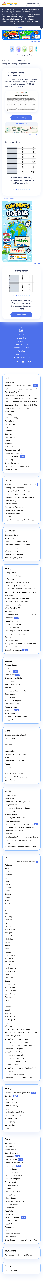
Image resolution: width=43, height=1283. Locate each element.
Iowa (7, 910)
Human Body (10, 681)
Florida (7, 891)
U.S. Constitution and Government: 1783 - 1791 (22, 589)
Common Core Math (12, 450)
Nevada (8, 952)
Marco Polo (9, 1214)
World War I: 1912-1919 (13, 608)
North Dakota (10, 971)
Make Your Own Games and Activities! (21, 824)
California (8, 878)
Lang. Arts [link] (25, 55)
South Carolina (10, 991)
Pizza (7, 757)
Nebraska (8, 949)
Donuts (7, 741)
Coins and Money (11, 418)
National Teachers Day (13, 1115)
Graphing (8, 440)
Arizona (7, 871)
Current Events (10, 738)
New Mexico (9, 962)
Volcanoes (11, 710)
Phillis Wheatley (11, 1237)
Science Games (11, 665)
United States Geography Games (17, 808)
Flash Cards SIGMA (12, 392)
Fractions (8, 431)
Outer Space (10, 694)
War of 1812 (9, 595)
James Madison (10, 1208)
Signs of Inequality (12, 463)
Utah (6, 1003)
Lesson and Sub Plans (13, 647)
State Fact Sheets (11, 1071)
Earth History (12, 675)
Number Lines (10, 447)
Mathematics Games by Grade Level (21, 385)
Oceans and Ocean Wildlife (15, 691)
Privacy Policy (21, 354)
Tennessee (9, 997)
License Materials (21, 344)
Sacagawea (9, 1227)
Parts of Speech (11, 504)
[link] (12, 49)
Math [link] (18, 55)
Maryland (8, 926)
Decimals (8, 434)
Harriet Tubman (10, 1230)
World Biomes (10, 713)
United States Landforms (14, 1058)
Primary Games (10, 795)
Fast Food (8, 744)
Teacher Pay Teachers (22, 348)
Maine (7, 923)
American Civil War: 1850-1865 (16, 602)
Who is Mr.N (21, 338)
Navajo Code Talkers (15, 1217)
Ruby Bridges (12, 1166)
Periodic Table (10, 697)
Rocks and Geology (12, 704)
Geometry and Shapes (13, 453)
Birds (7, 668)
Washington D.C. (11, 1016)
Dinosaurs (11, 671)
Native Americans (11, 621)
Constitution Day (11, 1102)
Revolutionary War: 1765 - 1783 (16, 585)
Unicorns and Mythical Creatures (17, 777)
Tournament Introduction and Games (18, 1255)
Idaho (7, 900)
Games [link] (12, 55)
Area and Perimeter (15, 456)
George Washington (12, 1233)
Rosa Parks (9, 1211)
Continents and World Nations (16, 541)
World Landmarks (11, 551)
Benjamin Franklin (11, 1185)
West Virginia (10, 1020)
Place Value (9, 411)
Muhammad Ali (10, 1150)
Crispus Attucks (13, 1159)
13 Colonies (9, 579)
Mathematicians (11, 469)
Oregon (8, 981)
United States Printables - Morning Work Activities (23, 1068)
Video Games (10, 780)
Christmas (9, 834)
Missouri (8, 942)
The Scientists (10, 720)
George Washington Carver (15, 1162)
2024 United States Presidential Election (23, 862)
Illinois (7, 904)
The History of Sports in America (17, 631)
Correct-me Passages (16, 650)
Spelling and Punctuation (14, 507)
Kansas (7, 913)
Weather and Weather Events (16, 716)
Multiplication (10, 424)
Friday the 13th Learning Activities (20, 1093)
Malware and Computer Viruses (16, 754)
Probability (9, 460)
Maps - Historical (11, 640)
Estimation (9, 443)
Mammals (8, 688)
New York (8, 965)
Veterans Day (10, 1125)
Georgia (8, 894)
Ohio (7, 974)
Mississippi (9, 939)
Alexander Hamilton (12, 1191)
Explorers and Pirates (13, 576)
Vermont (8, 1007)
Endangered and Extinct (14, 678)
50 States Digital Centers (14, 1074)
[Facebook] (12, 362)
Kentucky (8, 916)
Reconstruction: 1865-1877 (15, 605)
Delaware (8, 887)
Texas (7, 1000)
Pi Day (7, 1128)
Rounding (8, 414)
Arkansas (8, 875)
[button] (16, 189)
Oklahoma (9, 978)
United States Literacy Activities (17, 1042)
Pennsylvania (10, 984)
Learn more (21, 315)
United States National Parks (15, 1061)
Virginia (8, 1010)
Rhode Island (10, 987)
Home (4, 60)
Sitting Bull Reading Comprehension (16, 64)
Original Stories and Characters (16, 510)
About (21, 335)
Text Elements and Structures (16, 513)
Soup (7, 770)
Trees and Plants (11, 707)
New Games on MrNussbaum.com (18, 840)
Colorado (8, 881)
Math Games (9, 382)
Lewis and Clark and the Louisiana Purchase (21, 592)
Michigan (8, 933)
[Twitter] (17, 362)
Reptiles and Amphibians (14, 700)
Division (8, 427)
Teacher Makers (11, 1270)
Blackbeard (12, 1156)
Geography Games (12, 535)
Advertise (21, 351)
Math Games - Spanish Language (17, 408)
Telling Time (9, 421)
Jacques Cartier (11, 1169)
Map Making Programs (13, 557)
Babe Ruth (9, 1224)
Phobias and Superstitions (15, 761)
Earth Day (11, 1096)
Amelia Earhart (10, 1182)
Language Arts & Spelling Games (17, 491)
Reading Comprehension (14, 488)
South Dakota (10, 994)
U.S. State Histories (12, 627)
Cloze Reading (10, 500)
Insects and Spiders (12, 684)
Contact (21, 341)
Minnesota (9, 936)
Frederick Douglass (12, 1179)
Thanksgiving (10, 1122)
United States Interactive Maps (16, 1039)
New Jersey (9, 958)
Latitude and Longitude (14, 554)
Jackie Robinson (11, 1220)
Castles (8, 637)
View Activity (21, 117)
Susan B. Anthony (11, 1153)
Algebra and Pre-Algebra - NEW (17, 466)
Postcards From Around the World (17, 545)
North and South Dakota (19, 60)
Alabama (8, 865)
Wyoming (8, 1026)
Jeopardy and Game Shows (15, 818)
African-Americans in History (15, 624)
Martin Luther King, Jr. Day (14, 1112)
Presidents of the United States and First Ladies (22, 614)
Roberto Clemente (12, 1172)
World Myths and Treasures (15, 634)
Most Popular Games (13, 821)
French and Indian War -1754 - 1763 (18, 582)
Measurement (10, 437)
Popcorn (8, 764)
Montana (8, 945)
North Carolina (10, 968)
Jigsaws (8, 843)
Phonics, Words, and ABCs (15, 494)
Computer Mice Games (14, 830)
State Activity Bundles (13, 1036)
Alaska (7, 868)
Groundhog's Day (11, 1106)
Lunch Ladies (10, 751)
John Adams (9, 1146)
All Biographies (10, 611)
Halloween (9, 1109)
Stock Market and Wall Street (16, 773)
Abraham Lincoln (11, 1204)
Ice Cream (9, 748)
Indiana (7, 907)
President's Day (11, 1118)
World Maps (9, 538)
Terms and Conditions (21, 357)
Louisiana (8, 920)
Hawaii (7, 897)
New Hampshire (11, 955)
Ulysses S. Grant (11, 1188)
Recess (8, 767)
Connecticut (10, 884)
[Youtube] (23, 362)
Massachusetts (10, 929)
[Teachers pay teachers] (29, 362)
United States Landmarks (14, 1055)
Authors (8, 517)
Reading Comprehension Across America (23, 484)
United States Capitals (13, 1052)
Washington (9, 1013)
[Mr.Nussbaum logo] (9, 3)
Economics (12, 618)
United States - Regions (14, 1049)
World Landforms (11, 548)
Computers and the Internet (15, 735)
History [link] (31, 55)
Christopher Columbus (13, 1175)
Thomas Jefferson (11, 1195)
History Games (10, 573)
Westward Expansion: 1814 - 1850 (17, 598)
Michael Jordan (10, 1198)
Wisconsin (9, 1023)
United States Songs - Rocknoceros (18, 1078)
